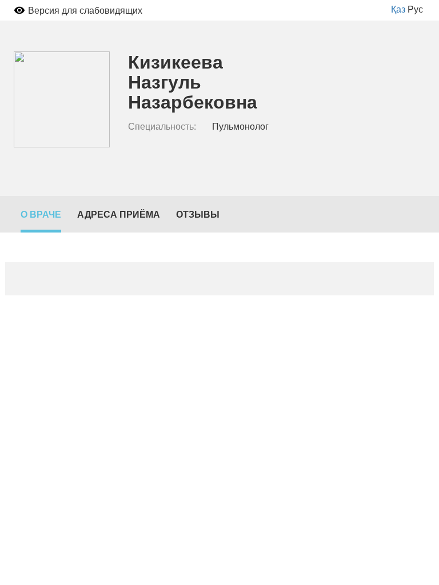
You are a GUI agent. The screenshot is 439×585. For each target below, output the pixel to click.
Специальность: (162, 126)
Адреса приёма (118, 214)
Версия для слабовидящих (85, 10)
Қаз (398, 8)
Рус (415, 8)
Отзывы (198, 214)
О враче (41, 214)
